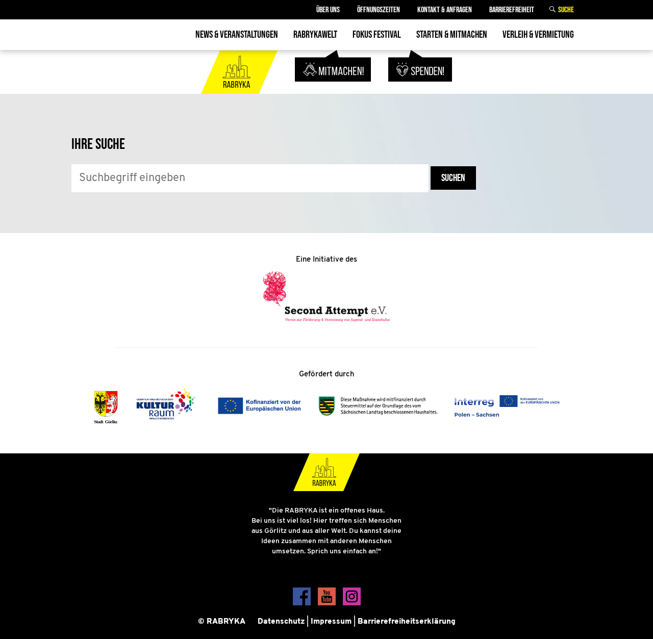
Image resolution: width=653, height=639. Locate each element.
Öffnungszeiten (378, 10)
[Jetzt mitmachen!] (334, 87)
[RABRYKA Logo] (240, 87)
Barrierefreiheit (511, 10)
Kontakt (444, 10)
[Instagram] (351, 603)
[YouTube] (327, 603)
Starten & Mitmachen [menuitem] (451, 35)
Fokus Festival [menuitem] (377, 35)
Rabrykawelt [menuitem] (315, 35)
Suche (566, 10)
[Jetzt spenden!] (420, 87)
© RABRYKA (221, 622)
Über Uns (328, 10)
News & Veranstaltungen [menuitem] (236, 35)
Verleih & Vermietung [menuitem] (538, 35)
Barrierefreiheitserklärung (407, 622)
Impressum (331, 622)
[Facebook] (302, 603)
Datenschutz (281, 622)
